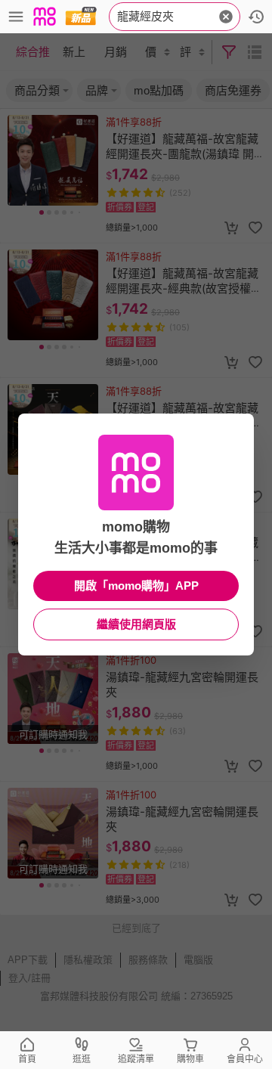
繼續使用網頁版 (136, 624)
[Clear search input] (225, 16)
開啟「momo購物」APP (136, 585)
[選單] (16, 16)
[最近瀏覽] (256, 16)
